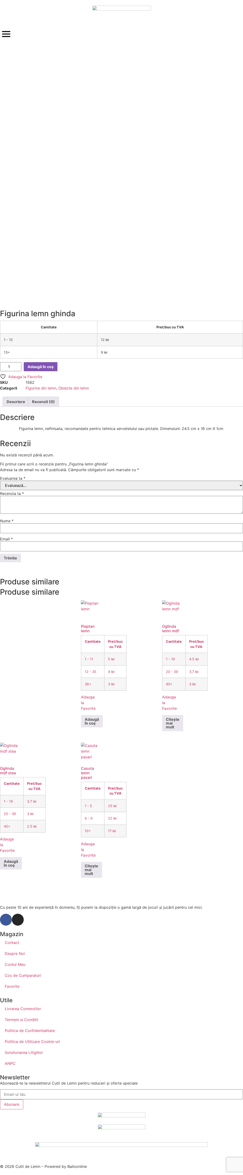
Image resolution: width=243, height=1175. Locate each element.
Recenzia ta (12, 493)
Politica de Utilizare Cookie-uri (32, 1041)
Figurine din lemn (41, 388)
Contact (12, 942)
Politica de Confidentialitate (30, 1030)
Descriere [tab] (16, 401)
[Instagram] (18, 920)
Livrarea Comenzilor (23, 1008)
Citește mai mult (172, 723)
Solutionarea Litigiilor (24, 1052)
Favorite (12, 986)
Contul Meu (15, 964)
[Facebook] (6, 920)
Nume (7, 521)
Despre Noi (15, 953)
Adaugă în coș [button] (92, 721)
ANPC (10, 1063)
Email (6, 539)
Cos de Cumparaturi (23, 975)
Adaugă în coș (41, 366)
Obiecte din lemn (73, 388)
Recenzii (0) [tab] (43, 401)
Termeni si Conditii (21, 1019)
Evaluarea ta (12, 478)
